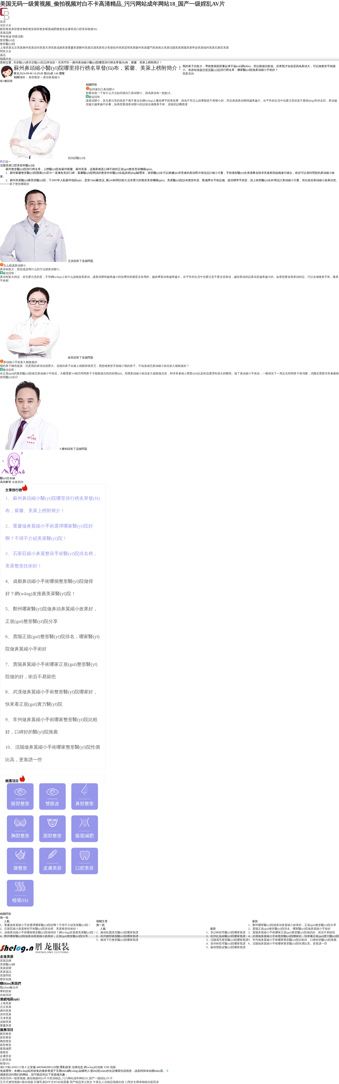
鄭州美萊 (84, 47)
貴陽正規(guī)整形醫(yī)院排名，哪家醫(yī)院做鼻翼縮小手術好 (291, 928)
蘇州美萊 (141, 47)
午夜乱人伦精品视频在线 (108, 1081)
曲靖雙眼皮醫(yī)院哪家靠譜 (227, 947)
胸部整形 (28, 29)
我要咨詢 (188, 73)
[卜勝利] (29, 448)
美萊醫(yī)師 (7, 964)
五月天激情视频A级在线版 (16, 1081)
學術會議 (5, 36)
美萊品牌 (5, 32)
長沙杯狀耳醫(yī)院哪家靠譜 (227, 932)
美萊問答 (63, 62)
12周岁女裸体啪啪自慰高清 (142, 1081)
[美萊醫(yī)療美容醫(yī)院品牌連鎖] (35, 953)
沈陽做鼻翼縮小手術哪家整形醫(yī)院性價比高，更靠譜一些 (289, 943)
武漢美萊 (96, 47)
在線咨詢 (17, 481)
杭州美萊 (118, 47)
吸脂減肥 (50, 29)
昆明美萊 (130, 47)
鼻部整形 (17, 29)
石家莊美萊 (222, 47)
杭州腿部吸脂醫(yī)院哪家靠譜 (119, 936)
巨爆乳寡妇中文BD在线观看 (51, 1081)
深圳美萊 (39, 47)
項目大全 (5, 25)
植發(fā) (92, 29)
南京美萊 (164, 47)
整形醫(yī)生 (7, 40)
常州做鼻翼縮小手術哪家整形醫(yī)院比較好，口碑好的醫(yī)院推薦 (294, 939)
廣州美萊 (28, 47)
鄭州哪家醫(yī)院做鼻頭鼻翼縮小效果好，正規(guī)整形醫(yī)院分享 (46, 936)
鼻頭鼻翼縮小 (51, 77)
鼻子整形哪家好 (19, 183)
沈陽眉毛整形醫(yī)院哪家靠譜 (229, 939)
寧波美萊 (197, 47)
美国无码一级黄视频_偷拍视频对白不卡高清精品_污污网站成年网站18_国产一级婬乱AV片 (112, 4)
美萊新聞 (5, 968)
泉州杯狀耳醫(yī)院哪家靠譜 (227, 943)
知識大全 (5, 58)
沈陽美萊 (175, 47)
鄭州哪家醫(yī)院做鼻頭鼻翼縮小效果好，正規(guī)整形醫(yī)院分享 (294, 924)
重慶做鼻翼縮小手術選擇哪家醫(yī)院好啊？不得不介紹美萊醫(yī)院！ (47, 924)
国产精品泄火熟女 (81, 1081)
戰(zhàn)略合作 (9, 987)
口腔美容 (82, 29)
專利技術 (5, 991)
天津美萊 (50, 47)
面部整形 (39, 29)
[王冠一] (34, 157)
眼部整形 (5, 29)
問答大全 (5, 51)
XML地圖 (110, 1067)
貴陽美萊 (186, 47)
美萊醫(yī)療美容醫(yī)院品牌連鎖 (34, 62)
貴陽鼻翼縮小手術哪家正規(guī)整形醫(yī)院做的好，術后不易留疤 (293, 932)
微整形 (60, 29)
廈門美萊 (152, 47)
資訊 (3, 55)
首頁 (3, 21)
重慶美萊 (73, 47)
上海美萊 (5, 47)
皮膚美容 (70, 29)
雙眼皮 (52, 803)
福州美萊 (209, 47)
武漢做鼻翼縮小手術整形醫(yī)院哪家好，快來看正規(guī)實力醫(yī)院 (295, 936)
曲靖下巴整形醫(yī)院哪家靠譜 (119, 939)
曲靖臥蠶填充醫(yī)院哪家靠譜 (119, 932)
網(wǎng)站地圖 (93, 1067)
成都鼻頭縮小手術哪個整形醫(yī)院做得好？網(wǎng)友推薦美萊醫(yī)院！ (50, 932)
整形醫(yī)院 (7, 43)
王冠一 (6, 161)
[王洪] (34, 260)
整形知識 (5, 979)
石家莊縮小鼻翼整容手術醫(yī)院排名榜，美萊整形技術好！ (41, 928)
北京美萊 (17, 47)
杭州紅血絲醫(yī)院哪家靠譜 (227, 936)
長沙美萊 (107, 47)
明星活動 (17, 36)
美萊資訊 (5, 971)
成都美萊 (62, 47)
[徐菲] (34, 357)
